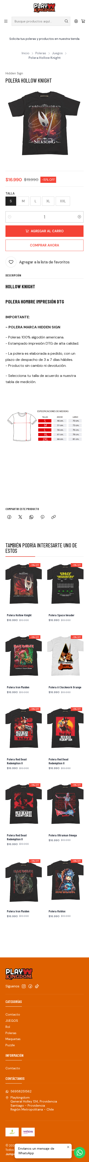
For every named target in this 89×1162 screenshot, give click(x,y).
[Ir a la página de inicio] (44, 8)
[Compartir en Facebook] (9, 517)
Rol (7, 1027)
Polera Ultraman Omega (63, 835)
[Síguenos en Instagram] (23, 986)
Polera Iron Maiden (18, 687)
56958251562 (20, 1091)
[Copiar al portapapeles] (53, 517)
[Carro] (83, 21)
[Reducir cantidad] (9, 216)
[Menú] (6, 21)
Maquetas (13, 1039)
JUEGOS (11, 1021)
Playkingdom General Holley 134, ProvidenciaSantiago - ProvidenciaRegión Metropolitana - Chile (33, 1103)
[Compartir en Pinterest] (42, 517)
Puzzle (10, 1045)
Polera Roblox (57, 911)
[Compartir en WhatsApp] (31, 517)
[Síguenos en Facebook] (30, 986)
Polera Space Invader (61, 615)
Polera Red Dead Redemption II (16, 761)
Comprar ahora (44, 245)
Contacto (12, 1014)
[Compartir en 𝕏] (20, 517)
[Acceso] (76, 21)
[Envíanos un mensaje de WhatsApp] (79, 1152)
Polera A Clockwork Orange (65, 687)
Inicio (25, 53)
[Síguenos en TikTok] (37, 986)
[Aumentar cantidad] (79, 216)
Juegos (57, 53)
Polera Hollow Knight (19, 615)
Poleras (40, 53)
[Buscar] (66, 21)
